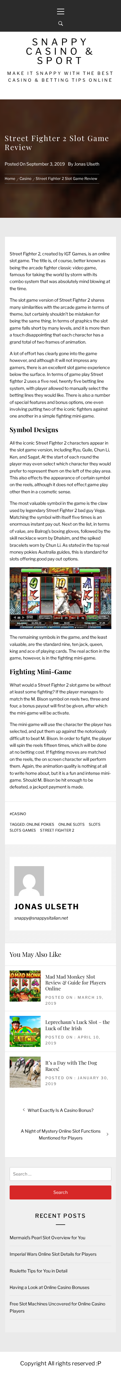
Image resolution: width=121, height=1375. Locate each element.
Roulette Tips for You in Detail (38, 1270)
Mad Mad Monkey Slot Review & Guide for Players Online (75, 982)
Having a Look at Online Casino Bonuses (49, 1287)
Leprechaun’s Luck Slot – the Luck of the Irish (77, 1025)
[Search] (60, 24)
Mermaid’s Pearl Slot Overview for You (47, 1237)
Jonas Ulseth (86, 164)
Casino (19, 814)
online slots (71, 824)
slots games (23, 830)
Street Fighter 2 (57, 830)
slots (95, 824)
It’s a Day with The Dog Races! (71, 1065)
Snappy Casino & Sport (61, 51)
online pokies (40, 824)
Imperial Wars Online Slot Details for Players (53, 1254)
